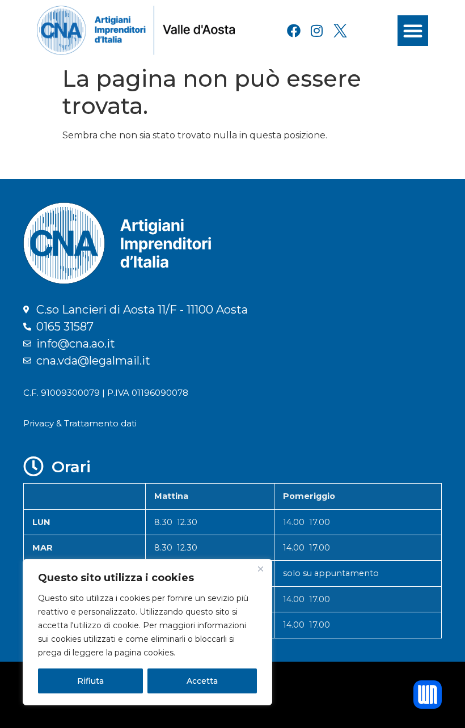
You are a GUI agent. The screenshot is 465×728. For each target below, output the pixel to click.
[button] (413, 30)
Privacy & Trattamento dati (80, 423)
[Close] (260, 568)
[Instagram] (317, 30)
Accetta (202, 681)
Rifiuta (90, 681)
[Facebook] (294, 30)
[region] (147, 632)
